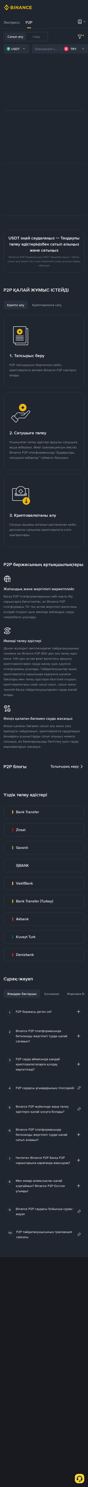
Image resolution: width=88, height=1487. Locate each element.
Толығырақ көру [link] (64, 766)
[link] (44, 812)
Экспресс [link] (12, 22)
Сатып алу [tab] (15, 37)
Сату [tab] (36, 37)
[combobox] (16, 49)
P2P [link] (29, 22)
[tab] (12, 22)
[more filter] (79, 36)
